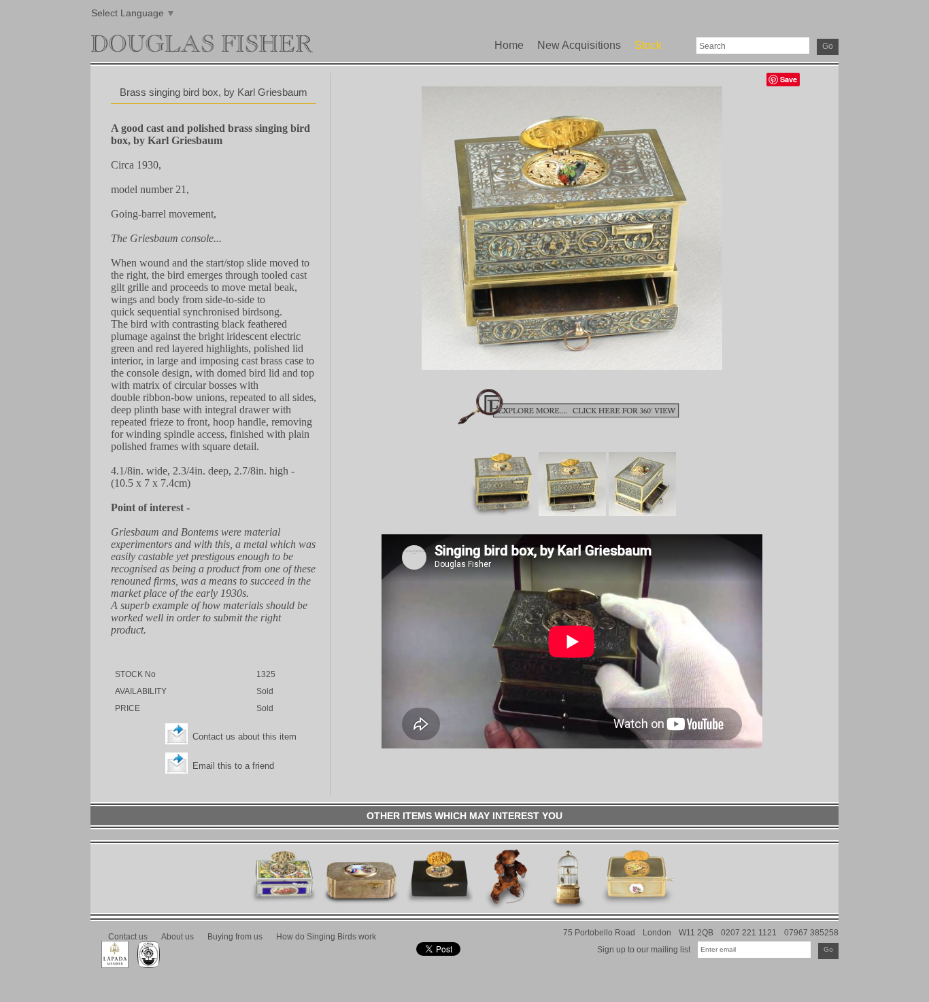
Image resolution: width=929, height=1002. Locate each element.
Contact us (128, 936)
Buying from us (235, 936)
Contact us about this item (244, 736)
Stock (648, 45)
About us (177, 936)
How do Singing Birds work (326, 936)
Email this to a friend (233, 766)
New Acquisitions (579, 45)
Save (788, 79)
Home (509, 45)
